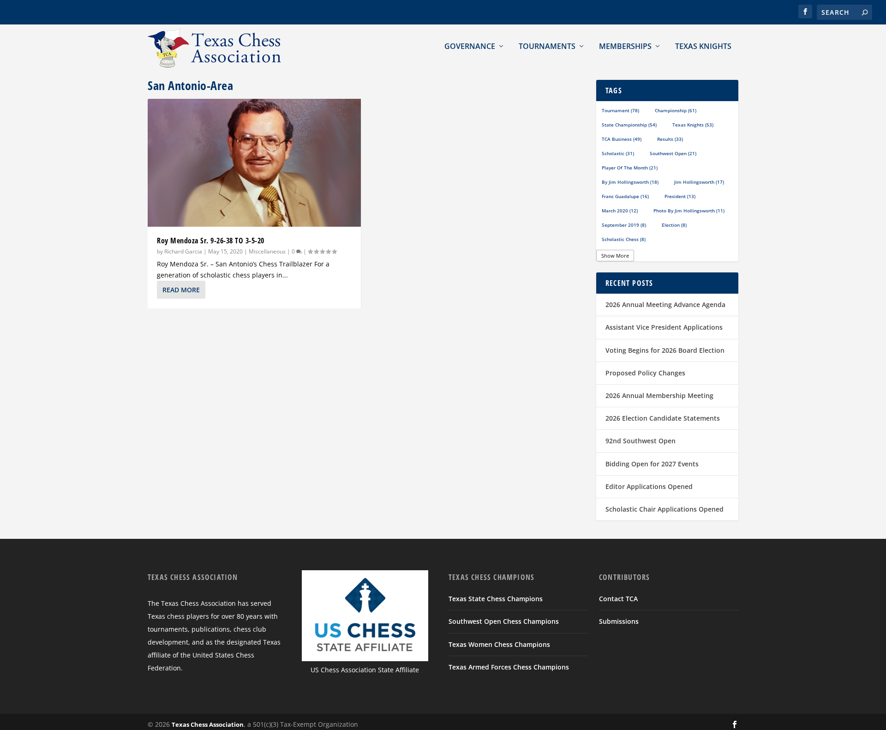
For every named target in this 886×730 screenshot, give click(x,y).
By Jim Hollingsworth (630, 182)
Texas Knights (703, 46)
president (679, 196)
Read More (181, 289)
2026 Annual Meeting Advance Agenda (665, 304)
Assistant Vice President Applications (664, 327)
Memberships (625, 46)
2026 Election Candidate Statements (662, 418)
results (670, 139)
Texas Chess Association (208, 724)
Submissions (619, 621)
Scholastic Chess (624, 239)
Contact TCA (618, 598)
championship (675, 110)
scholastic (618, 153)
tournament (620, 110)
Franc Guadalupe (625, 196)
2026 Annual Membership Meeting (659, 395)
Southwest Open (673, 153)
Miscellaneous (267, 251)
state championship (629, 124)
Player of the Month (630, 167)
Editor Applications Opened (649, 486)
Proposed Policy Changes (645, 372)
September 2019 (624, 225)
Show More (615, 255)
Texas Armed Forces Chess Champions (509, 667)
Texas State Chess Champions (496, 598)
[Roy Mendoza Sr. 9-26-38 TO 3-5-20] (254, 163)
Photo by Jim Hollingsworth (688, 210)
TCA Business (621, 139)
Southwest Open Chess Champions (504, 621)
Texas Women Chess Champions (499, 644)
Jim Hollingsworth (699, 182)
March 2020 (620, 210)
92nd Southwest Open (640, 440)
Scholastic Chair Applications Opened (664, 509)
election (674, 225)
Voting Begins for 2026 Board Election (664, 350)
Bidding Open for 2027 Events (652, 463)
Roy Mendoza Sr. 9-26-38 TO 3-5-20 (210, 240)
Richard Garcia (183, 251)
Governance (469, 46)
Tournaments (547, 46)
